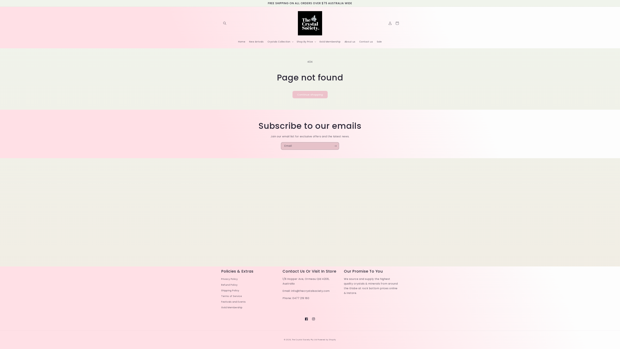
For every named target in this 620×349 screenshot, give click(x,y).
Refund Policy (229, 284)
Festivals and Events (233, 301)
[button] (224, 23)
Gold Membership (232, 307)
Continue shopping (310, 94)
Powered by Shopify (327, 339)
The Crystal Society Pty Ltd (304, 339)
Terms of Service (231, 296)
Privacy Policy (229, 279)
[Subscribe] (335, 146)
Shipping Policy (230, 290)
